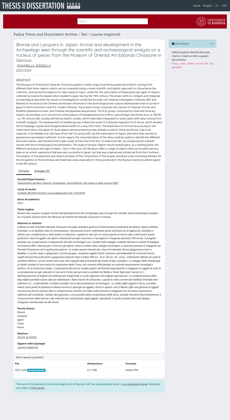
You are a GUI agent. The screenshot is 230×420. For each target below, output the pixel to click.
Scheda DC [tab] (42, 171)
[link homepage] (42, 5)
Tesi (84, 34)
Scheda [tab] (24, 171)
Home (196, 5)
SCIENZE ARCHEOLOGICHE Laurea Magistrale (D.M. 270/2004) (51, 193)
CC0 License (38, 388)
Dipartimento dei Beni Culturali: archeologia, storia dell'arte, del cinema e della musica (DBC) (68, 183)
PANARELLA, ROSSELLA (34, 65)
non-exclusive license (135, 384)
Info (224, 5)
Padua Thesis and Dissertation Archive (45, 34)
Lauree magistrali (105, 34)
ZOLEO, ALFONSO (27, 337)
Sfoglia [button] (207, 5)
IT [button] (216, 5)
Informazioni (181, 43)
